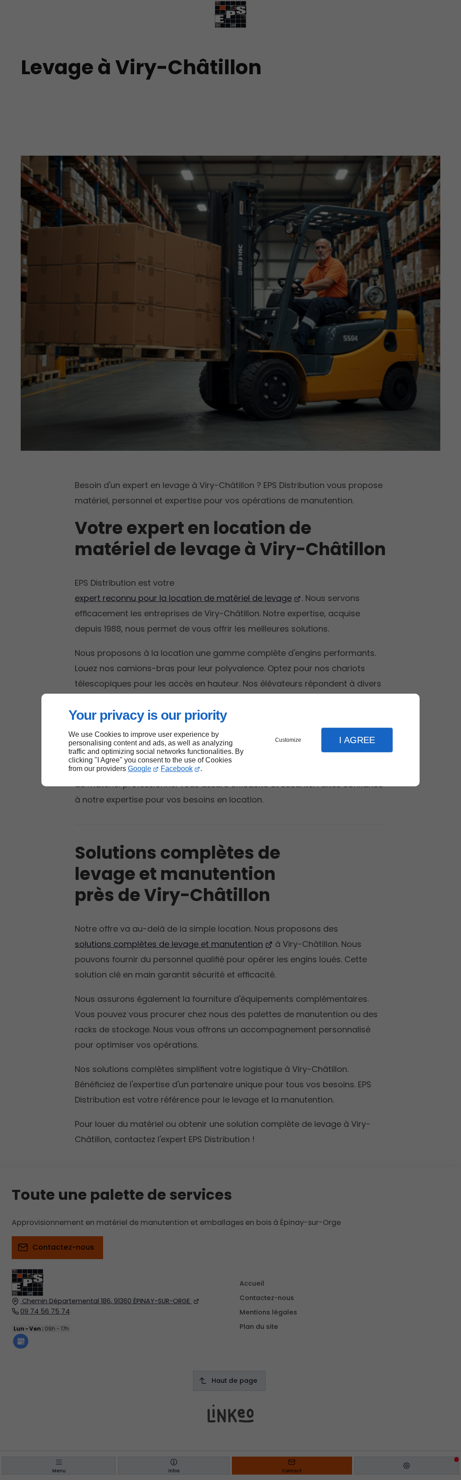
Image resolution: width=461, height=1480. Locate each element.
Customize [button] (288, 740)
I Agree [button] (357, 740)
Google (139, 768)
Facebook (177, 768)
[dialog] (230, 740)
